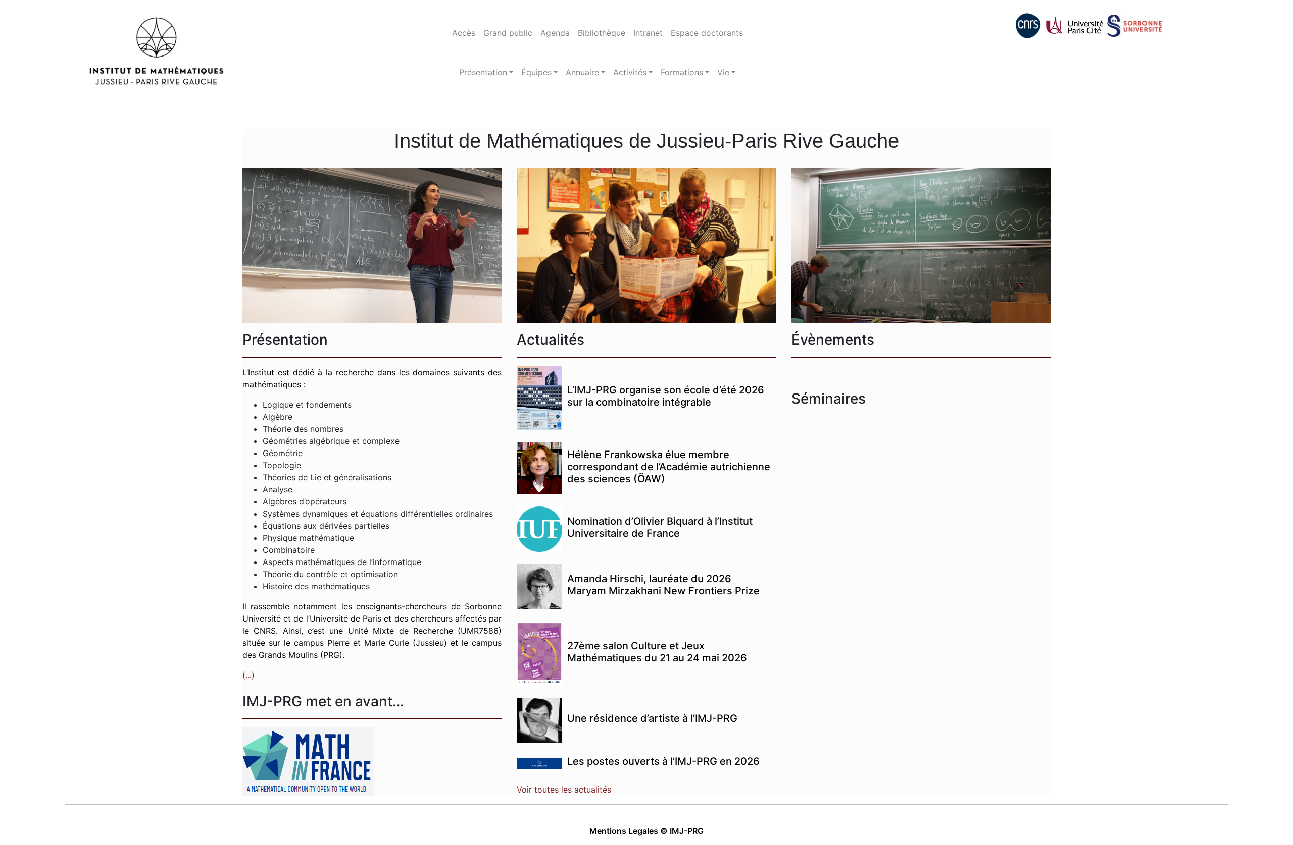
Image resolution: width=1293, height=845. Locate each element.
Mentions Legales (623, 831)
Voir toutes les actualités (564, 789)
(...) (248, 675)
